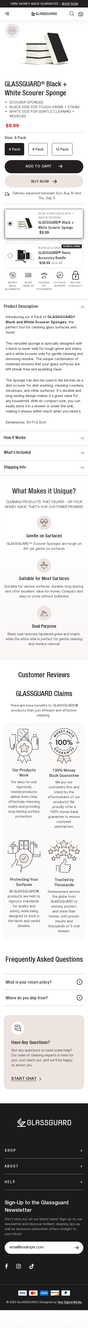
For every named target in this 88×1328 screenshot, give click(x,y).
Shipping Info (15, 468)
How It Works (15, 438)
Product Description (21, 307)
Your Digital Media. (70, 1302)
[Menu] (7, 13)
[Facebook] (6, 1266)
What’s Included (17, 453)
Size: (15, 137)
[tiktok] (31, 1266)
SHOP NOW (70, 4)
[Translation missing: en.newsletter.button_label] (77, 1248)
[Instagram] (18, 1266)
